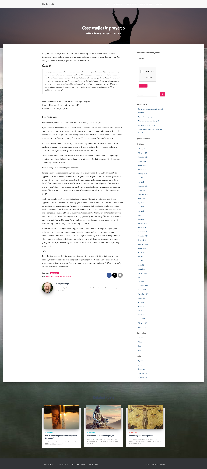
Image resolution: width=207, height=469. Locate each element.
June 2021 (141, 207)
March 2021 (141, 219)
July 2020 (141, 252)
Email (141, 59)
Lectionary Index (146, 4)
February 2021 (142, 223)
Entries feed (141, 369)
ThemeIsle (162, 464)
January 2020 (142, 277)
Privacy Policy (94, 464)
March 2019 (141, 319)
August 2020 (142, 248)
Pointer (140, 342)
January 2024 (142, 169)
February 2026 (142, 149)
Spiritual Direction (65, 276)
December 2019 (142, 281)
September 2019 (143, 294)
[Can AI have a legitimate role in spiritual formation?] (61, 417)
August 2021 (142, 198)
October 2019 (142, 290)
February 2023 (142, 174)
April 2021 (141, 215)
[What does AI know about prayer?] (103, 417)
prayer (57, 276)
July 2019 (141, 302)
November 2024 (143, 157)
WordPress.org (142, 377)
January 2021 (142, 227)
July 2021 (141, 203)
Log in (140, 365)
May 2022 (141, 182)
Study (139, 350)
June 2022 (141, 178)
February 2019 (142, 323)
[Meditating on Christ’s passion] (145, 417)
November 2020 (143, 236)
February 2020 (142, 273)
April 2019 (141, 315)
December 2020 (142, 232)
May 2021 (141, 211)
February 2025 (142, 153)
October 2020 (142, 240)
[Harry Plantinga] (47, 287)
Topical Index (117, 4)
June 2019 (141, 306)
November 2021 (143, 186)
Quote (139, 346)
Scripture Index (131, 4)
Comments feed (142, 373)
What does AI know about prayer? (148, 121)
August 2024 (142, 165)
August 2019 (142, 298)
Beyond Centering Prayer (145, 117)
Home (107, 4)
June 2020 (141, 257)
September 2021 (143, 194)
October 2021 (142, 190)
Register (140, 361)
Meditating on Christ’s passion (147, 125)
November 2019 (143, 286)
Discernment (50, 276)
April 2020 (141, 265)
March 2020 (141, 269)
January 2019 (142, 327)
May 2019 (141, 310)
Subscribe (159, 4)
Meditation (54, 273)
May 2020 (141, 261)
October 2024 (142, 161)
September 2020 (143, 244)
